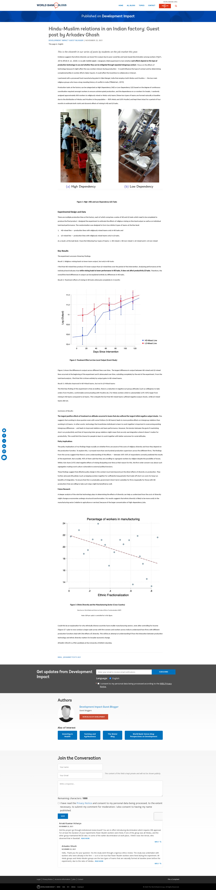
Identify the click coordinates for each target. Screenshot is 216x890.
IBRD (58, 887)
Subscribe (163, 672)
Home (121, 5)
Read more (85, 838)
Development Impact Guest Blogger (66, 40)
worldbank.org (170, 1)
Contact (151, 5)
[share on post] (4, 441)
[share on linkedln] (4, 446)
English (60, 44)
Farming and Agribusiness (90, 735)
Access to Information (62, 879)
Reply (157, 842)
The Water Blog (112, 735)
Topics (141, 5)
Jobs (74, 879)
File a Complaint (173, 879)
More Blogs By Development (94, 717)
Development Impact (118, 16)
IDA (63, 887)
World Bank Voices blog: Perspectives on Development (143, 735)
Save (63, 816)
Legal (38, 879)
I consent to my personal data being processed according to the (136, 685)
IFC (68, 887)
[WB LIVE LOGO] (165, 6)
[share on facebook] (4, 436)
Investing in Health (67, 735)
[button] (176, 6)
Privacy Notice (84, 803)
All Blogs (131, 5)
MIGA (73, 887)
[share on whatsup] (4, 451)
